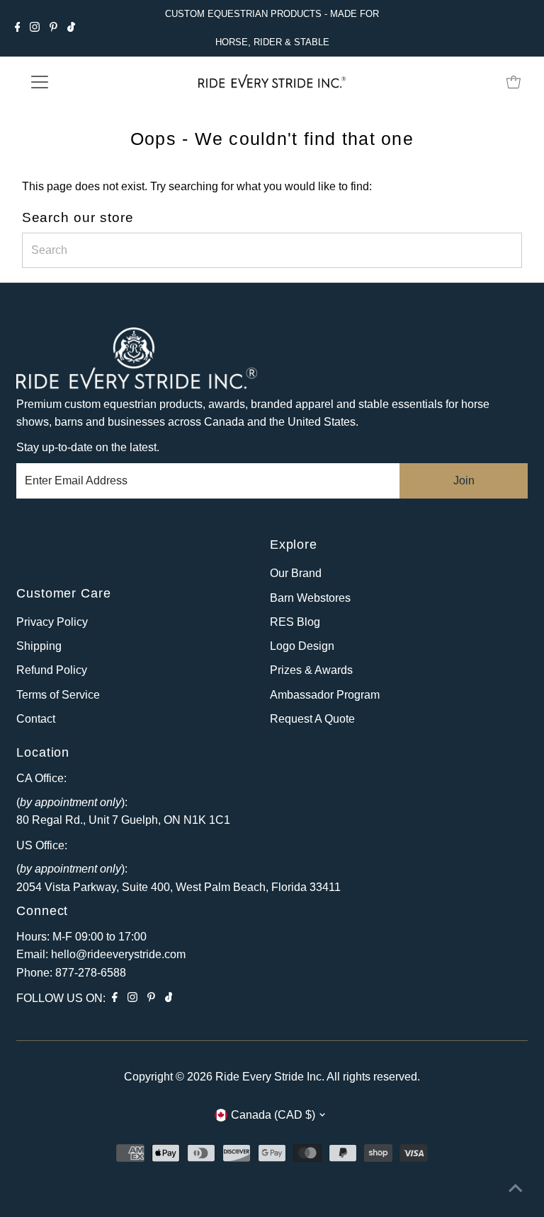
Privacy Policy (52, 622)
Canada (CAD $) (273, 1115)
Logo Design (302, 646)
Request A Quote (312, 719)
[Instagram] (34, 28)
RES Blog (295, 622)
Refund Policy (51, 670)
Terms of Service (58, 695)
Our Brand (296, 573)
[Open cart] (513, 82)
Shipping (39, 646)
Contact (35, 719)
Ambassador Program (325, 695)
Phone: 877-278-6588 (71, 973)
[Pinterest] (53, 28)
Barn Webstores (310, 598)
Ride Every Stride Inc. (269, 1077)
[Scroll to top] (516, 1189)
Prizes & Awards (311, 670)
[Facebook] (17, 28)
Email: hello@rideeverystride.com (101, 954)
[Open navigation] (81, 82)
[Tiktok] (71, 28)
